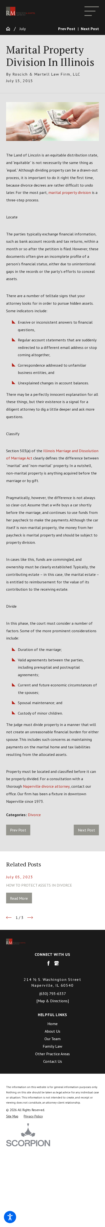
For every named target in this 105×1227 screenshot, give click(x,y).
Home (52, 1023)
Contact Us (52, 1061)
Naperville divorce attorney (46, 786)
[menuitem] (52, 1024)
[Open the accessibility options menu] (10, 1217)
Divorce (34, 814)
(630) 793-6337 (52, 993)
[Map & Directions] (52, 1000)
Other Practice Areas (52, 1053)
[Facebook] (48, 963)
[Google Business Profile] (56, 963)
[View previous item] (9, 917)
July (23, 28)
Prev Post (18, 829)
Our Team (52, 1038)
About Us (52, 1031)
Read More (19, 898)
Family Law (52, 1046)
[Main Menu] (91, 11)
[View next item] (30, 917)
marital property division (69, 192)
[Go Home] (10, 29)
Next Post (86, 829)
